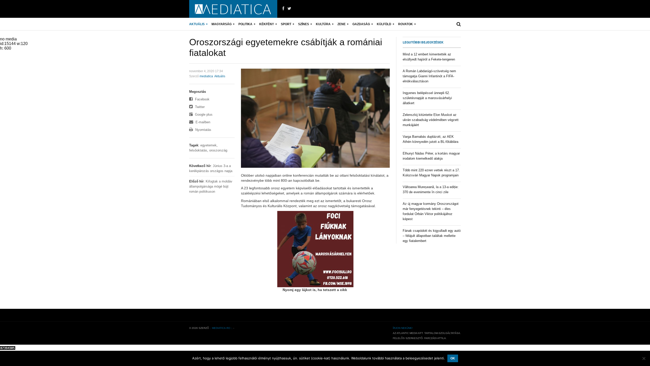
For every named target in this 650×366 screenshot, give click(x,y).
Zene (341, 24)
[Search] (459, 24)
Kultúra (323, 24)
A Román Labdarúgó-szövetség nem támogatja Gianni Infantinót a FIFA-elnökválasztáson (429, 76)
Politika (245, 24)
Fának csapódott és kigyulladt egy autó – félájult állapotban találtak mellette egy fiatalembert (432, 236)
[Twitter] (289, 9)
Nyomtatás (202, 130)
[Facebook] (283, 9)
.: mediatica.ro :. (221, 328)
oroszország (218, 150)
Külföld (384, 24)
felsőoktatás (198, 150)
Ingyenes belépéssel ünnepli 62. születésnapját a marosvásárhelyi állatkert (427, 98)
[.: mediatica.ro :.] (233, 9)
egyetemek (208, 145)
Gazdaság (361, 24)
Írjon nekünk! (403, 328)
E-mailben (202, 122)
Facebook (201, 99)
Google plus (203, 114)
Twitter (199, 107)
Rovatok (405, 24)
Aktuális (197, 24)
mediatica (206, 76)
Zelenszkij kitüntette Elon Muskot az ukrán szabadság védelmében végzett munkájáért (431, 120)
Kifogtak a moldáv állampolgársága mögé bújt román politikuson (210, 186)
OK (452, 358)
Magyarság (222, 24)
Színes (303, 24)
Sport (286, 24)
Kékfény (266, 24)
